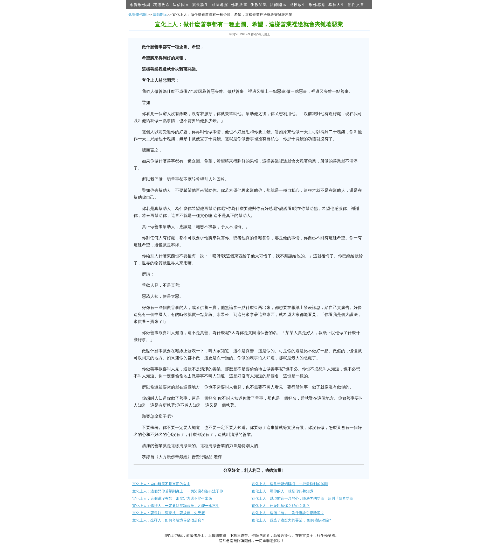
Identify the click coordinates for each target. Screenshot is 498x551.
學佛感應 (317, 5)
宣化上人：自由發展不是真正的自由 (161, 484)
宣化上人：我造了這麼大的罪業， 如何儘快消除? (291, 520)
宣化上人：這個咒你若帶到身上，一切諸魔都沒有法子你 (177, 491)
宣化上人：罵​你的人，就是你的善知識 (282, 491)
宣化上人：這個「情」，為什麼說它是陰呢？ (288, 513)
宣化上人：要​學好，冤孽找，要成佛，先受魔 (168, 513)
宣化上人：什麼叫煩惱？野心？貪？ (281, 506)
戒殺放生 (297, 5)
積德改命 (161, 5)
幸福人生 (336, 5)
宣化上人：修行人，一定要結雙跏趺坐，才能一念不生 (175, 506)
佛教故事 (239, 5)
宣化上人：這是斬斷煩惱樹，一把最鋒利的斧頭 (290, 484)
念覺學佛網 (140, 5)
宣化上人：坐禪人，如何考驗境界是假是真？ (168, 520)
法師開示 (278, 5)
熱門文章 (356, 5)
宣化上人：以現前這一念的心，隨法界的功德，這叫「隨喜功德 (302, 498)
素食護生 (200, 5)
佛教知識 (259, 5)
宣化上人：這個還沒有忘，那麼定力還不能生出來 (172, 498)
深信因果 (181, 5)
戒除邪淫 (220, 5)
